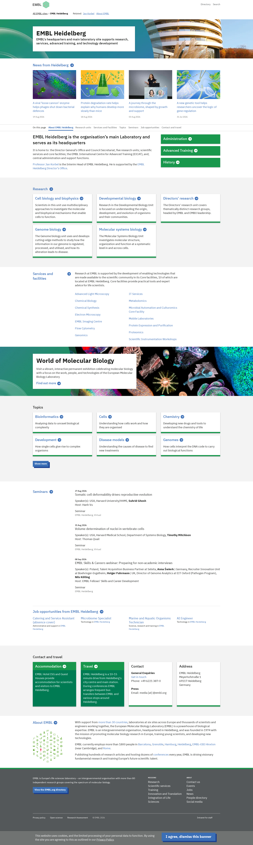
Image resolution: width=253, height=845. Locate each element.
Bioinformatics (47, 417)
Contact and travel (171, 128)
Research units (83, 128)
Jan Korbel (88, 14)
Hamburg (170, 744)
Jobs (190, 790)
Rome (106, 748)
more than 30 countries (113, 722)
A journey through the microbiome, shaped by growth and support (148, 107)
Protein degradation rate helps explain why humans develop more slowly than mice (102, 107)
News (190, 794)
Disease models (111, 440)
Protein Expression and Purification (151, 325)
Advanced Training (178, 150)
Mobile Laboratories (141, 318)
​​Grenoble (157, 744)
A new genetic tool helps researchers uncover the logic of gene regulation (197, 107)
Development (46, 440)
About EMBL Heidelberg (60, 128)
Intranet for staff (204, 818)
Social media (194, 801)
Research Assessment (77, 818)
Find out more (46, 383)
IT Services (136, 294)
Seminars (133, 128)
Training (153, 790)
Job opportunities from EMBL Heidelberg (65, 612)
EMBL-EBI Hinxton (204, 744)
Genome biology (48, 229)
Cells (103, 417)
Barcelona (144, 744)
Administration (175, 139)
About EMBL (102, 14)
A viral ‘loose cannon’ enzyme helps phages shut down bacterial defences (53, 107)
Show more (41, 464)
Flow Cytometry (85, 328)
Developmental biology (117, 198)
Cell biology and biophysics (57, 198)
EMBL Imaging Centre (88, 321)
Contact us (193, 782)
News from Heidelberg (51, 65)
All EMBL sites (40, 14)
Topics (122, 128)
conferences (161, 754)
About (189, 778)
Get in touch (138, 677)
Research (40, 189)
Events (191, 786)
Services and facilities (43, 276)
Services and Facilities (105, 128)
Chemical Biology (85, 301)
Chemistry (171, 417)
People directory (197, 798)
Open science (56, 818)
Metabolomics (138, 301)
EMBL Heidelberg (102, 622)
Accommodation (48, 666)
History (169, 162)
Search (216, 4)
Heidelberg (184, 744)
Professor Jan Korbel (46, 164)
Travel (88, 666)
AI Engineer (185, 618)
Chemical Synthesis (87, 307)
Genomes (170, 440)
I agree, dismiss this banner (188, 837)
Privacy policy (39, 818)
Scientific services (159, 786)
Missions (152, 778)
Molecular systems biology (120, 229)
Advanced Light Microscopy (92, 294)
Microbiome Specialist (96, 618)
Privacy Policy (105, 839)
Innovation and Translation (165, 794)
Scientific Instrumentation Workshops (153, 339)
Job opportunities (150, 128)
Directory (206, 4)
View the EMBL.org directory (50, 790)
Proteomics (136, 332)
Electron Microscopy (87, 314)
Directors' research (178, 198)
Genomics (81, 335)
